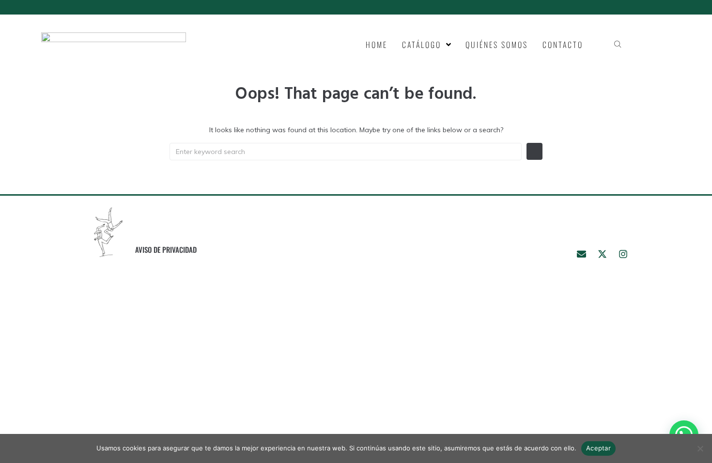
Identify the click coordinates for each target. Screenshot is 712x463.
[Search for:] (346, 151)
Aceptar (598, 448)
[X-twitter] (602, 254)
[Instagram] (623, 254)
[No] (700, 448)
